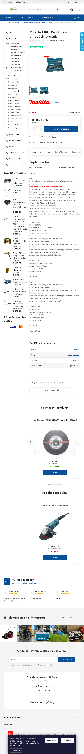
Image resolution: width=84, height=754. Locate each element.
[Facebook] (47, 702)
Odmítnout (51, 740)
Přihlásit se (66, 659)
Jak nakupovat (8, 2)
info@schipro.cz (44, 686)
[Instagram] (52, 702)
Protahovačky (12, 128)
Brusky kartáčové (16, 46)
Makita (54, 137)
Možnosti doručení (74, 113)
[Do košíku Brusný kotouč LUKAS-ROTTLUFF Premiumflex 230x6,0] (55, 472)
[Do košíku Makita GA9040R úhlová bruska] (55, 557)
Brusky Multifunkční (17, 71)
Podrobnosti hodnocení (57, 41)
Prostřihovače (12, 122)
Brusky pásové (15, 58)
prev (30, 441)
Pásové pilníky (12, 97)
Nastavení (16, 750)
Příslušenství (14, 135)
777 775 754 (72, 9)
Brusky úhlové (16, 68)
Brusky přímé (15, 62)
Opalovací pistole (14, 91)
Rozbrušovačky (13, 88)
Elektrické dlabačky (14, 106)
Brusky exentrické (16, 55)
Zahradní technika (16, 153)
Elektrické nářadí (16, 39)
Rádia (11, 147)
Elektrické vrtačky (13, 82)
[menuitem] (11, 17)
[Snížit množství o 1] (34, 129)
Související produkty (61, 152)
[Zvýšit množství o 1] (41, 129)
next (79, 441)
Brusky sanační (15, 65)
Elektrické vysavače (14, 110)
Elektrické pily (12, 79)
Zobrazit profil (67, 618)
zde (23, 745)
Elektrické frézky (13, 100)
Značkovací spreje (16, 165)
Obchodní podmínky (22, 2)
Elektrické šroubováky (15, 119)
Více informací (55, 102)
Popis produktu (36, 152)
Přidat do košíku (61, 129)
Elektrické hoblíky (13, 113)
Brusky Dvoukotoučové (18, 52)
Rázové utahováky (14, 76)
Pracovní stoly (15, 159)
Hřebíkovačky (12, 94)
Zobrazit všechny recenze (31, 583)
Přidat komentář (51, 390)
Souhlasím (67, 740)
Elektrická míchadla (14, 116)
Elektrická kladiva (13, 85)
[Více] (78, 17)
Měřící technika (15, 141)
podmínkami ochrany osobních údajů (40, 665)
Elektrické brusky (13, 43)
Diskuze (48, 152)
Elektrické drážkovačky (15, 125)
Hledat (57, 9)
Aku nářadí (13, 33)
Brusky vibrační (15, 49)
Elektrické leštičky (14, 103)
